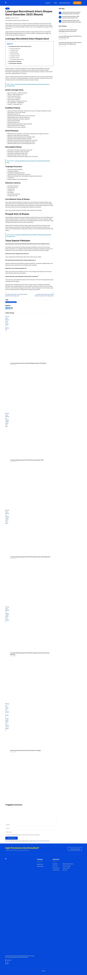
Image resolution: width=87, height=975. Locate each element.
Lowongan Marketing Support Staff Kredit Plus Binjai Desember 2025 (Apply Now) (30, 556)
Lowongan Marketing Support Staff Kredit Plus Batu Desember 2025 (27, 460)
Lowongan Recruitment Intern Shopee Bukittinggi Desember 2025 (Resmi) (28, 363)
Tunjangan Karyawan (15, 55)
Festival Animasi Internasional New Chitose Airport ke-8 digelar (25, 750)
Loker (7, 8)
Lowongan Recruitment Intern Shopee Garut (20, 46)
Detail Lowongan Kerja (15, 48)
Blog (55, 3)
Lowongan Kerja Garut (11, 302)
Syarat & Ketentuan (64, 3)
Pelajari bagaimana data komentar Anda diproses (39, 840)
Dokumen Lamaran (15, 57)
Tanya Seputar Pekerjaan (15, 63)
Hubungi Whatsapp (75, 849)
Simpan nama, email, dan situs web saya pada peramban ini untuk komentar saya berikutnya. (23, 834)
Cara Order (77, 3)
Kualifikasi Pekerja (14, 50)
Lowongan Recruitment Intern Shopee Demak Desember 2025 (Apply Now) (16, 295)
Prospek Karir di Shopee (15, 61)
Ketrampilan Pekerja (15, 54)
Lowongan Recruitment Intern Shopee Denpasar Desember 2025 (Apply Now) (44, 295)
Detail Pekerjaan (14, 52)
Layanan (47, 3)
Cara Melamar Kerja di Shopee (17, 59)
